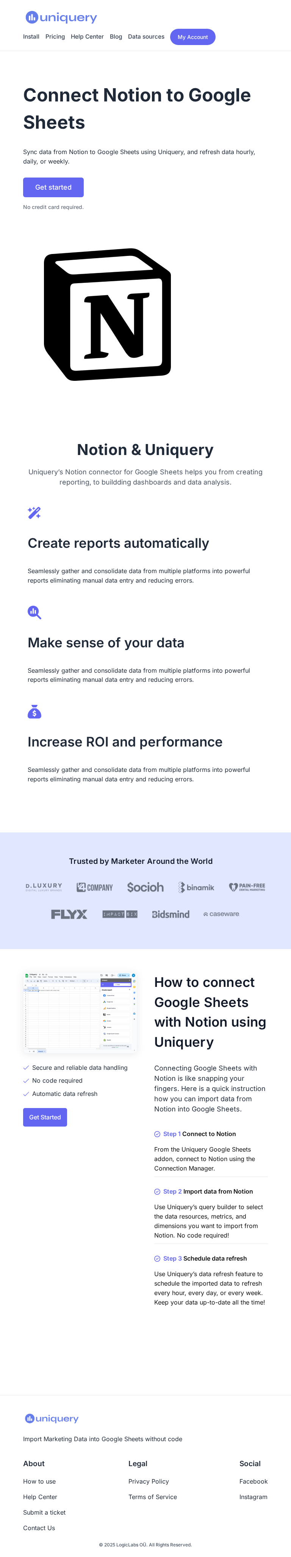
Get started (53, 187)
